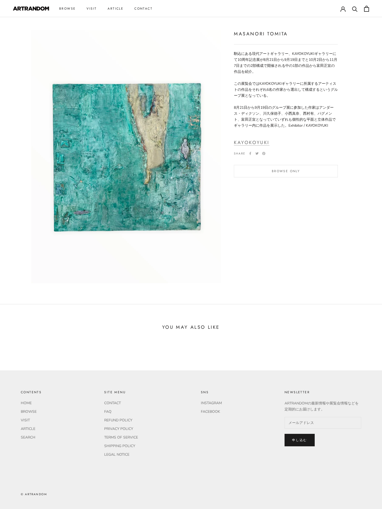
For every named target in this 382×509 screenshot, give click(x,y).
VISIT (92, 8)
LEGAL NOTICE (116, 454)
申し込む (299, 440)
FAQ (107, 411)
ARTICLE (115, 8)
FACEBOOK (210, 411)
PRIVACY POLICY (118, 428)
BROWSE (67, 8)
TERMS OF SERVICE (121, 437)
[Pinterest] (263, 153)
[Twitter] (257, 153)
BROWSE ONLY (286, 171)
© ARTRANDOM (34, 494)
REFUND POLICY (118, 420)
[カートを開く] (366, 9)
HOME (26, 403)
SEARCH (28, 437)
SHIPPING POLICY (119, 445)
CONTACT (143, 8)
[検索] (355, 8)
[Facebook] (250, 153)
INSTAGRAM (211, 403)
